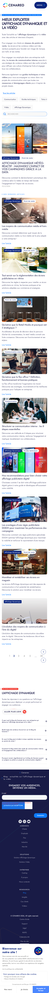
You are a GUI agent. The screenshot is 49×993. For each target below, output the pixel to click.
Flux (24, 838)
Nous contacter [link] (24, 882)
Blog (24, 893)
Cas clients (24, 901)
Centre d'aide (24, 919)
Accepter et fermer (40, 989)
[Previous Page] (43, 651)
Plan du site (24, 941)
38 (41, 656)
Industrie (24, 842)
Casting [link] (24, 873)
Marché (24, 846)
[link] (14, 712)
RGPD (24, 932)
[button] (40, 5)
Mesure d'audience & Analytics (13, 979)
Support (24, 923)
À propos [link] (24, 877)
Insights (24, 897)
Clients (24, 829)
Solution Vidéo (24, 862)
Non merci (8, 989)
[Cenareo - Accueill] (13, 5)
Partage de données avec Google (14, 977)
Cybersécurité (24, 937)
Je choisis (24, 989)
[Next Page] (43, 660)
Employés (24, 833)
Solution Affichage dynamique (24, 857)
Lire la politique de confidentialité (12, 969)
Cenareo (25, 772)
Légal (24, 928)
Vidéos (24, 906)
